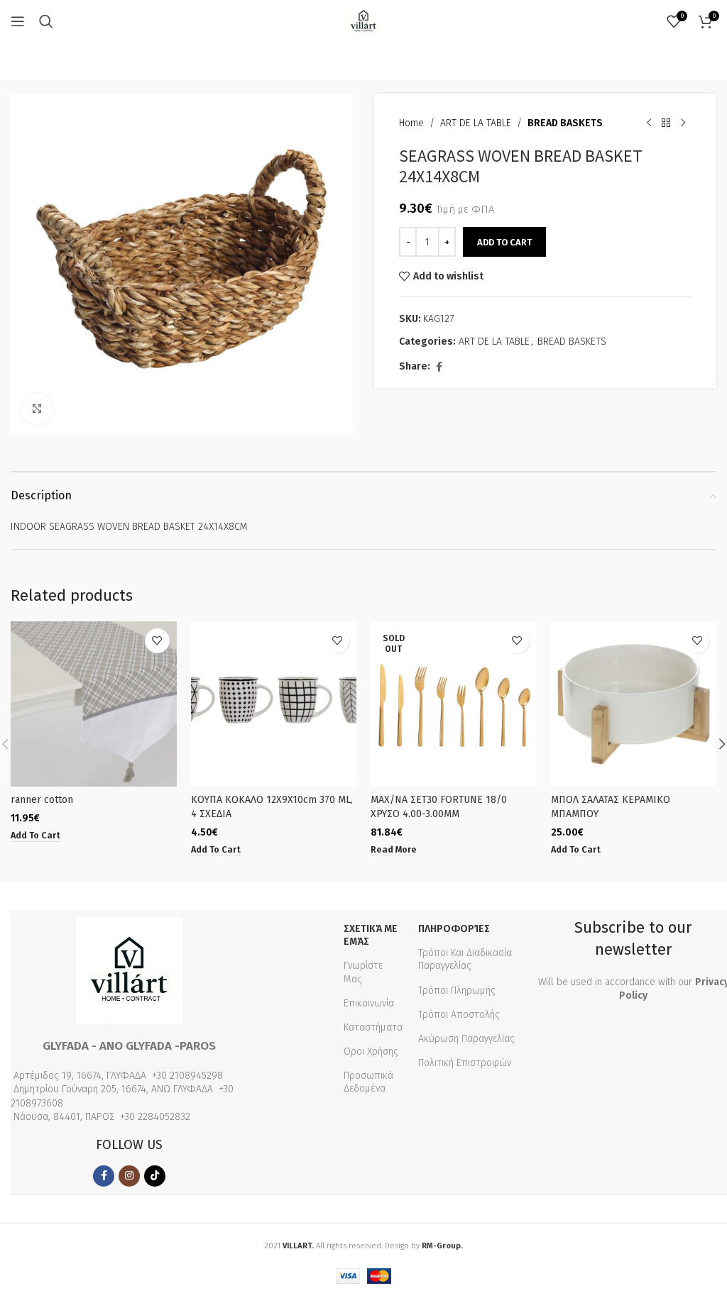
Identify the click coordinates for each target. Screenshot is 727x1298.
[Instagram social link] (129, 1176)
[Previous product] (648, 123)
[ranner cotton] (94, 704)
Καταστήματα (373, 1027)
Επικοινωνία (369, 1003)
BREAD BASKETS (565, 123)
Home (411, 123)
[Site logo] (363, 21)
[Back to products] (665, 123)
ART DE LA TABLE (475, 123)
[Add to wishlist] (157, 640)
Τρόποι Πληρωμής (457, 990)
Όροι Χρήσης (371, 1051)
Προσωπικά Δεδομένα (368, 1082)
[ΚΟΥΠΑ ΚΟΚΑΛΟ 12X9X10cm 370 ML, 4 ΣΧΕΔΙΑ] (274, 704)
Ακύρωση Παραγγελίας (466, 1039)
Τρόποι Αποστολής (459, 1015)
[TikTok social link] (154, 1176)
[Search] (46, 21)
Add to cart (504, 242)
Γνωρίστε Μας (363, 972)
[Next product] (683, 123)
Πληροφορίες (454, 929)
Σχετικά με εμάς (371, 935)
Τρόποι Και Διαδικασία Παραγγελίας (465, 959)
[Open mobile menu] (18, 21)
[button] (35, 835)
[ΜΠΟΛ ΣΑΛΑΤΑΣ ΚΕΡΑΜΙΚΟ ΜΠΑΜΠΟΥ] (634, 704)
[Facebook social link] (438, 367)
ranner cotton (42, 800)
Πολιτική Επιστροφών (464, 1063)
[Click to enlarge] (37, 409)
